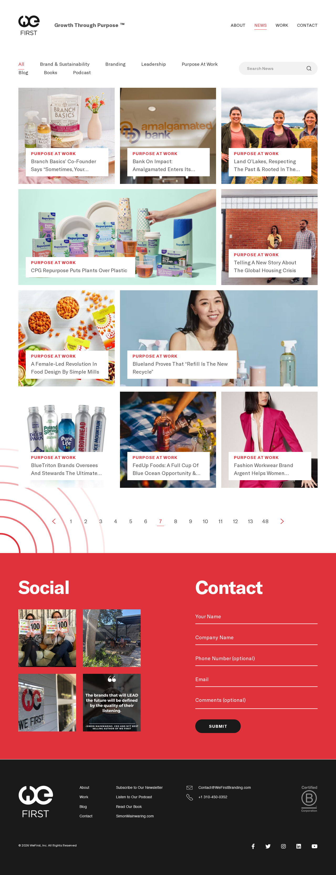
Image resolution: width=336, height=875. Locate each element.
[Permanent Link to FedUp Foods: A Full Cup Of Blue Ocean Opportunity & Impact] (168, 440)
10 (205, 521)
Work (282, 25)
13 (250, 521)
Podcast (82, 72)
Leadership (153, 64)
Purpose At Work (200, 64)
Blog (23, 72)
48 (265, 521)
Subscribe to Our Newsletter (139, 788)
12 (235, 521)
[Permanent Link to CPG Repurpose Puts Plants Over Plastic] (117, 237)
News (260, 25)
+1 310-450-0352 (212, 797)
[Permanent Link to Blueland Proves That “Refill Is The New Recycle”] (219, 338)
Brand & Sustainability (65, 64)
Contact (307, 25)
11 (220, 521)
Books (50, 72)
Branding (115, 64)
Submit (218, 726)
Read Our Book (129, 807)
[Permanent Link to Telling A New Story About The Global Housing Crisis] (269, 237)
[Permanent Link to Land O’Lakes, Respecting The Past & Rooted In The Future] (269, 136)
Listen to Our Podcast (134, 797)
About (238, 25)
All (21, 64)
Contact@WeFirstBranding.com (224, 788)
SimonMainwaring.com (135, 816)
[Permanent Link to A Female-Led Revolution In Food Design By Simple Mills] (66, 338)
